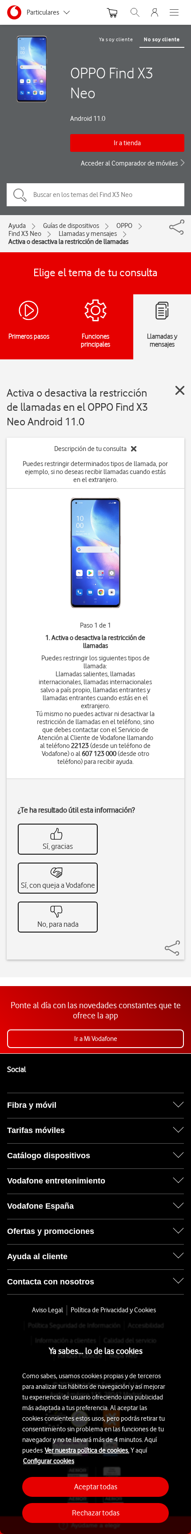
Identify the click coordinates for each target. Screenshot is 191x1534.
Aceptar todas (95, 1486)
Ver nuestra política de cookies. (87, 1450)
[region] (95, 1427)
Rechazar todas (95, 1512)
